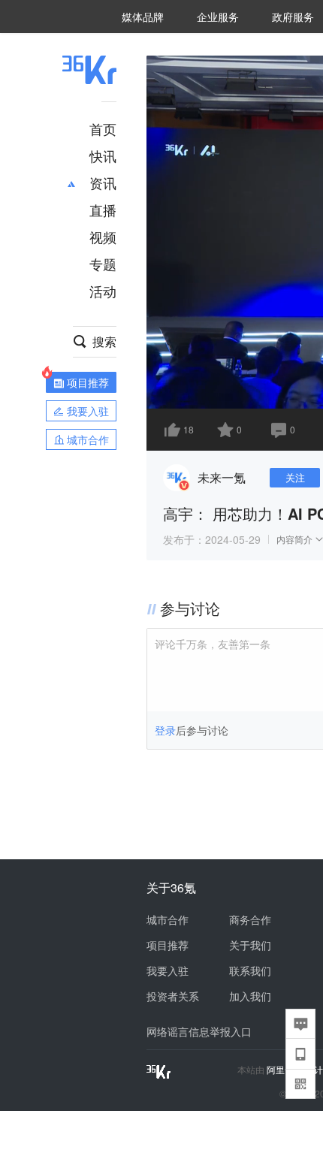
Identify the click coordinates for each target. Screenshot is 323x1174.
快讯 (102, 155)
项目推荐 (167, 944)
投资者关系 (172, 995)
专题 (102, 263)
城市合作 (167, 919)
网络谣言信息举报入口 (199, 1031)
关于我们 (250, 944)
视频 (102, 236)
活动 (102, 290)
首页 (102, 128)
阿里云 (281, 1069)
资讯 (102, 182)
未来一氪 (222, 477)
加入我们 (250, 995)
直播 (102, 209)
